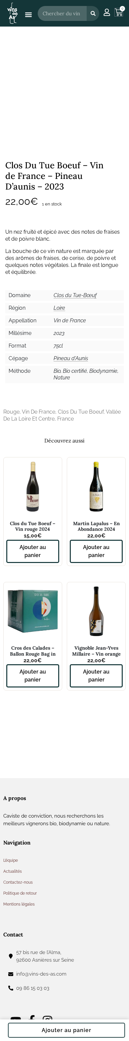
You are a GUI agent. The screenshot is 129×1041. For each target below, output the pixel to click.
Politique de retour (20, 893)
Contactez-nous (18, 882)
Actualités (12, 871)
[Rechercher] (93, 13)
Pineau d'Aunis (71, 358)
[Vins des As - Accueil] (12, 13)
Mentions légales (19, 904)
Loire (59, 308)
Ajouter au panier (66, 1030)
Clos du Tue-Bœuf (75, 295)
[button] (28, 14)
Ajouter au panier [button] (33, 551)
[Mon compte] (106, 12)
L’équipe (10, 860)
